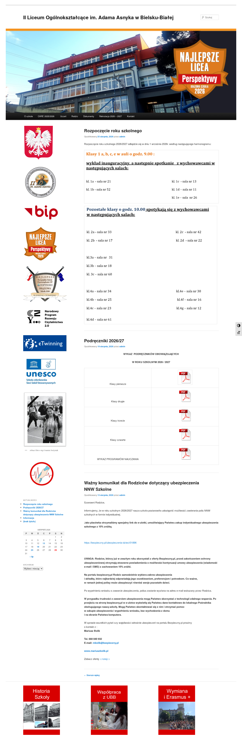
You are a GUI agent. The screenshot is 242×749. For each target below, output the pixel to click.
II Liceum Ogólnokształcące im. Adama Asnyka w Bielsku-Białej (98, 17)
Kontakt (130, 116)
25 (32, 550)
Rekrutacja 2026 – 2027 (110, 116)
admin (122, 136)
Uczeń (63, 116)
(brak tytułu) (29, 521)
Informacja (28, 517)
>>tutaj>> (105, 659)
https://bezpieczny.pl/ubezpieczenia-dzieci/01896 (110, 542)
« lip (31, 556)
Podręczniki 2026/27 (104, 340)
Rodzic (74, 116)
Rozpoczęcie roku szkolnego (113, 130)
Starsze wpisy (92, 675)
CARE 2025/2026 (46, 116)
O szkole (28, 116)
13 (44, 543)
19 (38, 546)
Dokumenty (88, 116)
